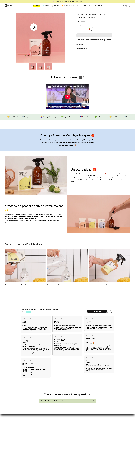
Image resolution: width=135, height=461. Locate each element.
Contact (66, 416)
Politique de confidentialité (71, 424)
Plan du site (45, 416)
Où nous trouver (68, 432)
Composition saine (81, 48)
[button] (123, 5)
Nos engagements (47, 421)
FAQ (65, 419)
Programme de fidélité (48, 424)
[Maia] (9, 5)
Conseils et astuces (47, 419)
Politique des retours (69, 429)
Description (79, 44)
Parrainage (45, 427)
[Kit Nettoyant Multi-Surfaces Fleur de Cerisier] (32, 66)
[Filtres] (109, 311)
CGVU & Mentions (69, 421)
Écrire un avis (97, 311)
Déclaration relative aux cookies (72, 427)
